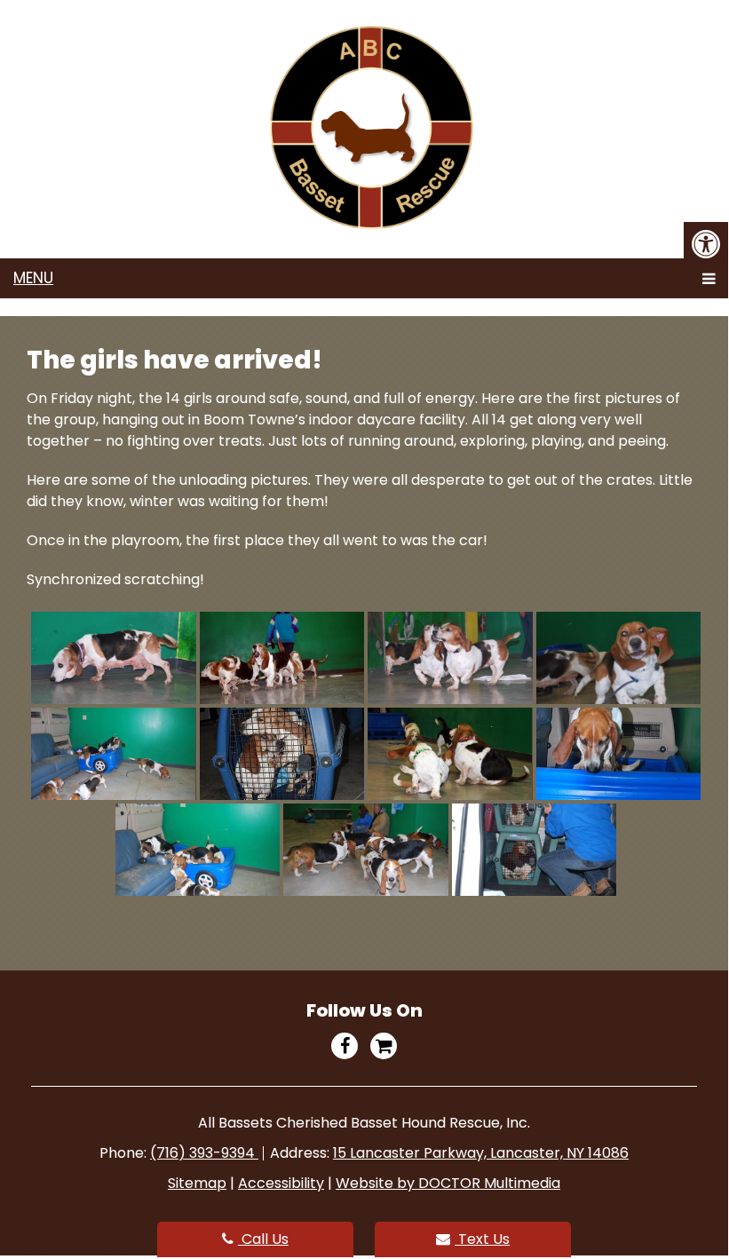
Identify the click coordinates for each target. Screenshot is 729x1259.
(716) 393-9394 (204, 1153)
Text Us (482, 1239)
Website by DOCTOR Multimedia (448, 1183)
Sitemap (197, 1183)
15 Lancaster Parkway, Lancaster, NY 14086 (481, 1153)
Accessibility (281, 1183)
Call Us (263, 1239)
